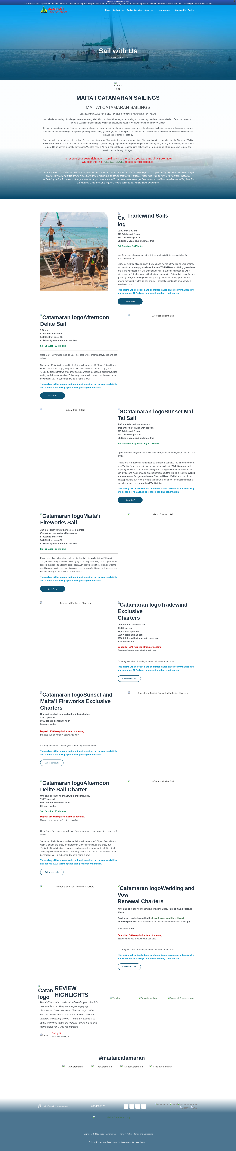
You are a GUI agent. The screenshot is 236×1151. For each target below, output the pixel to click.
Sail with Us (118, 10)
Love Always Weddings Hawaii (168, 918)
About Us (148, 10)
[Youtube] (137, 1106)
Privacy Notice (126, 1134)
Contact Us (180, 10)
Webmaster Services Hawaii (133, 1142)
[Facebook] (126, 1106)
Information (164, 10)
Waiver (191, 10)
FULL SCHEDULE (113, 161)
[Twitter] (131, 1106)
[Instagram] (143, 1106)
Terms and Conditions (143, 1134)
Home (107, 10)
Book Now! (130, 301)
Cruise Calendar (134, 10)
